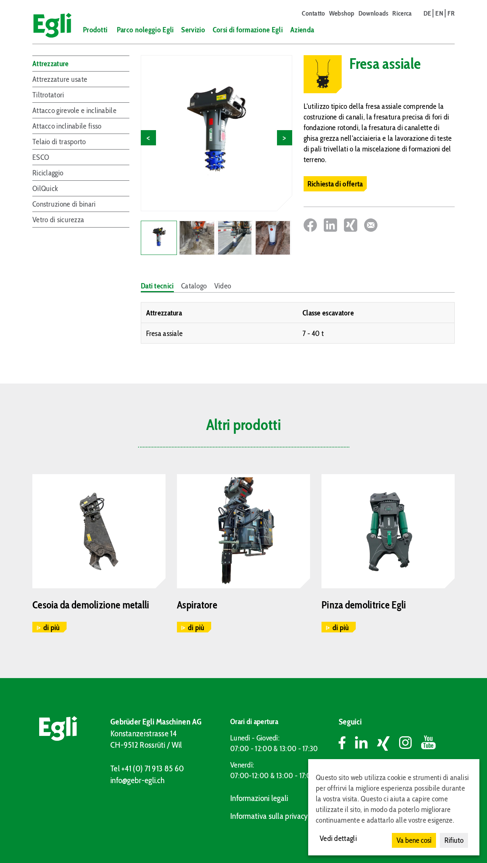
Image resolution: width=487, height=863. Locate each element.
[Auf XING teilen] (350, 225)
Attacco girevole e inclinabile (74, 110)
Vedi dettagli (338, 838)
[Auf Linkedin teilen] (330, 225)
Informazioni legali (259, 798)
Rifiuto (453, 840)
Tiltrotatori (48, 94)
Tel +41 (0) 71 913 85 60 (147, 768)
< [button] (148, 137)
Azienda (302, 29)
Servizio (193, 29)
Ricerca (402, 13)
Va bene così (413, 840)
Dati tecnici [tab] (157, 285)
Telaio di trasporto (59, 141)
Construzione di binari (64, 204)
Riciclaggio (47, 172)
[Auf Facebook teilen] (310, 225)
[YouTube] (428, 743)
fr (451, 13)
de (427, 13)
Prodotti (95, 29)
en (439, 13)
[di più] (99, 531)
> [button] (284, 137)
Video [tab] (222, 285)
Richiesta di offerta (335, 183)
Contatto (313, 13)
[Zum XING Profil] (388, 743)
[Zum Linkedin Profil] (366, 743)
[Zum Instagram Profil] (410, 743)
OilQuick (45, 188)
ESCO (40, 157)
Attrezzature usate (59, 79)
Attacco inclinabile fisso (67, 126)
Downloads (373, 13)
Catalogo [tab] (194, 285)
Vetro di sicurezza (58, 219)
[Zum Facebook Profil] (347, 743)
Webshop (342, 13)
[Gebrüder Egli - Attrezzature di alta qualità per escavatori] (49, 25)
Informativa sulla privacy (269, 816)
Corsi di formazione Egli (248, 29)
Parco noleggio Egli (145, 29)
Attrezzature (50, 63)
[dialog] (393, 807)
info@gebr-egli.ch (137, 780)
